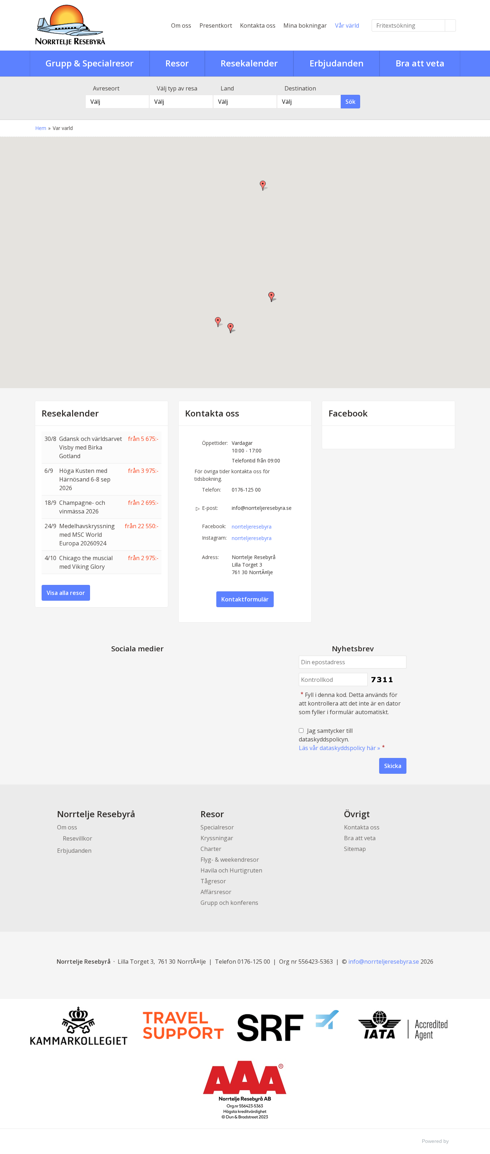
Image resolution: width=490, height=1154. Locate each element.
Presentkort (215, 25)
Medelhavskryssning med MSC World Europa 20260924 (87, 534)
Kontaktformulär (245, 599)
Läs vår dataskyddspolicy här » (339, 748)
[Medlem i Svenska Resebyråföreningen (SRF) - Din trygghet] (288, 1025)
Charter (211, 849)
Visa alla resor (66, 593)
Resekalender (70, 413)
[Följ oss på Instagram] (144, 665)
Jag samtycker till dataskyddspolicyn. (342, 739)
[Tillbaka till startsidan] (94, 25)
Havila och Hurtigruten (231, 870)
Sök (350, 102)
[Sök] (450, 25)
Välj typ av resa (177, 88)
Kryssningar (217, 838)
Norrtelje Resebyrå (96, 814)
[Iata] (403, 1025)
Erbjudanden (74, 851)
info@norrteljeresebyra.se (262, 507)
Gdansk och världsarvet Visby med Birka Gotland (90, 447)
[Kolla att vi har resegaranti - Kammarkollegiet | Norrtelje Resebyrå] (78, 1025)
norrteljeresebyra (252, 526)
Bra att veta (360, 838)
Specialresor (217, 827)
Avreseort (106, 88)
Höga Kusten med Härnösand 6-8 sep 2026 (84, 479)
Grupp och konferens (229, 903)
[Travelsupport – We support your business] (183, 1025)
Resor (212, 814)
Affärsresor (216, 892)
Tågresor (213, 881)
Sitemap (355, 849)
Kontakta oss (257, 25)
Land (227, 88)
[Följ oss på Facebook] (130, 665)
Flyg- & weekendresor (230, 860)
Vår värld (347, 25)
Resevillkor (77, 838)
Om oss (181, 25)
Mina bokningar (305, 25)
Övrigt (357, 814)
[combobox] (117, 101)
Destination (300, 88)
